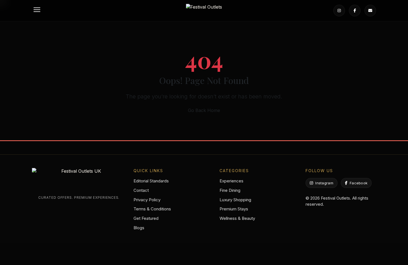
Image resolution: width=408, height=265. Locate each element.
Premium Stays (234, 209)
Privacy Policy (147, 199)
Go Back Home (204, 110)
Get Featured (146, 218)
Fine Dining (230, 190)
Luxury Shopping (235, 199)
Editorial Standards (151, 181)
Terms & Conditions (152, 209)
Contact (141, 190)
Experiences (231, 181)
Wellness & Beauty (237, 218)
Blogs (139, 227)
